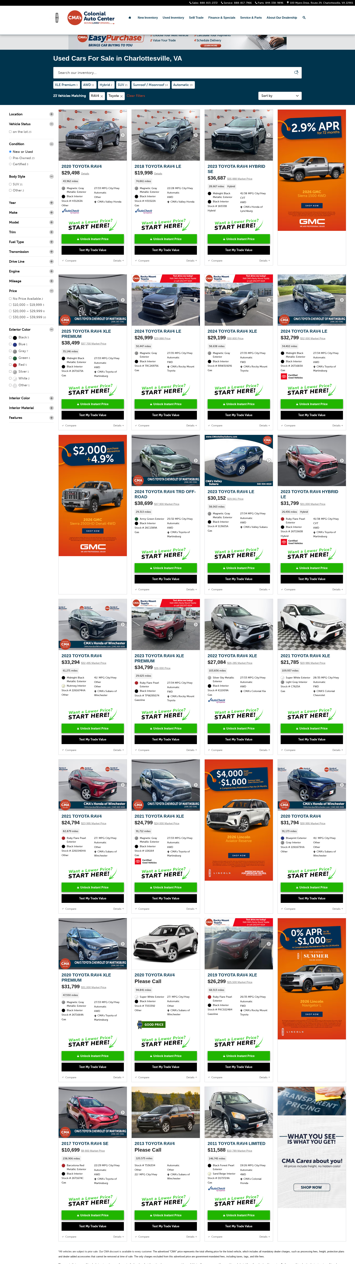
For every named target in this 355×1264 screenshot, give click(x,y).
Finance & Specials (221, 17)
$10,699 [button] (83, 1155)
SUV (123, 90)
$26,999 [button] (152, 342)
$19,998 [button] (148, 178)
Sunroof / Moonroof (150, 90)
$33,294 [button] (84, 667)
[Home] (57, 18)
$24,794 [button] (84, 827)
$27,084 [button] (230, 667)
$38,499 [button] (84, 348)
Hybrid (106, 90)
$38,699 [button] (157, 508)
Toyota (114, 101)
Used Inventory (173, 17)
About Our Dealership (282, 17)
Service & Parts (251, 17)
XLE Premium (66, 90)
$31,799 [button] (303, 508)
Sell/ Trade (196, 17)
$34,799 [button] (152, 672)
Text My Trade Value (92, 255)
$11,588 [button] (230, 1155)
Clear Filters (136, 101)
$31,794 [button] (303, 827)
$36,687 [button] (230, 183)
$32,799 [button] (303, 342)
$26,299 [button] (230, 986)
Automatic (182, 90)
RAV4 (95, 101)
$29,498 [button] (75, 178)
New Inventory (148, 17)
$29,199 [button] (226, 342)
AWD (88, 90)
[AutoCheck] (71, 216)
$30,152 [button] (226, 503)
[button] (93, 186)
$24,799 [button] (157, 827)
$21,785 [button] (303, 667)
